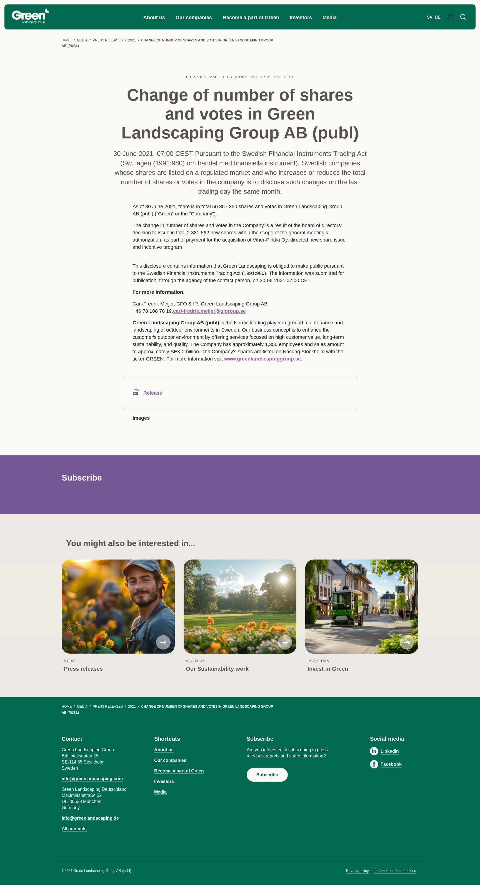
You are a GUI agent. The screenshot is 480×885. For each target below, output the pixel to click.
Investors (301, 17)
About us (154, 17)
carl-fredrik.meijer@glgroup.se (209, 311)
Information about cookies (395, 871)
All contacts (74, 828)
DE (438, 17)
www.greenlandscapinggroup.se (262, 359)
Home (67, 40)
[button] (451, 17)
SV (429, 17)
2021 (132, 40)
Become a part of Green (251, 17)
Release (152, 393)
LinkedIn (390, 751)
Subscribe (267, 774)
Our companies (194, 17)
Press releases (108, 40)
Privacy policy (357, 871)
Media (329, 17)
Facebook (391, 764)
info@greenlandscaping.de (90, 818)
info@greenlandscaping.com (92, 778)
